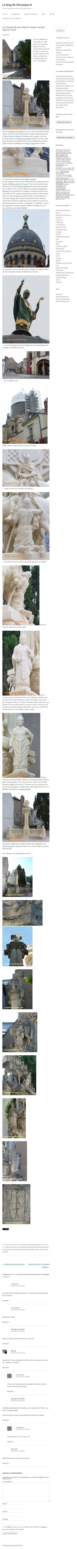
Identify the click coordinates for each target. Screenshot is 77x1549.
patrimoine (9, 1249)
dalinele (13, 1351)
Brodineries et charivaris (63, 215)
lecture (65, 171)
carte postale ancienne (63, 161)
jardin (58, 172)
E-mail (5, 1511)
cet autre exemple (25, 789)
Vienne (59, 197)
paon (4, 1249)
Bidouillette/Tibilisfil (17, 1329)
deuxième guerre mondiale (63, 168)
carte (58, 159)
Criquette (58, 232)
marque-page (60, 173)
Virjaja (58, 280)
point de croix (65, 181)
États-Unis (59, 199)
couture (60, 164)
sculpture (32, 1249)
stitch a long (62, 194)
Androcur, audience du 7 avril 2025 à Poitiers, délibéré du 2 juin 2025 (65, 45)
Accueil (4, 14)
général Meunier (23, 186)
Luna (57, 239)
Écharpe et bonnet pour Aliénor (13, 1264)
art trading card (61, 151)
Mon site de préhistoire (63, 210)
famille (64, 169)
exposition (59, 169)
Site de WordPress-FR (62, 301)
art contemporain (66, 149)
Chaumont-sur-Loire (30, 14)
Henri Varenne (14, 1247)
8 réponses (5, 34)
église (7, 1247)
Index (43, 14)
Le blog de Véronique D (17, 5)
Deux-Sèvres (59, 166)
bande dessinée (63, 152)
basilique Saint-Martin (16, 131)
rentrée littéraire (66, 190)
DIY (73, 168)
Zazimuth (14, 1449)
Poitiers (60, 183)
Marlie (58, 244)
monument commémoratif (36, 1247)
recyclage (58, 190)
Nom (4, 1504)
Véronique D (20, 1375)
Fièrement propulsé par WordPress (12, 1545)
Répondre (5, 1300)
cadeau (59, 157)
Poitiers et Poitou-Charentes (11, 18)
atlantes (18, 196)
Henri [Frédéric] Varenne (28, 179)
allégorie (58, 149)
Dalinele (58, 234)
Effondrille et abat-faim (63, 236)
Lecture (52, 14)
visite (41, 1249)
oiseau (47, 1247)
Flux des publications (62, 296)
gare (25, 184)
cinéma (69, 162)
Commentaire (7, 1482)
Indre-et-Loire (23, 1247)
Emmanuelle (15, 1308)
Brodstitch (59, 217)
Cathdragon (59, 222)
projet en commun (61, 187)
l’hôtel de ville (14, 184)
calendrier (66, 158)
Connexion (59, 294)
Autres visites (15, 14)
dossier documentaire (24, 139)
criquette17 (15, 1284)
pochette (71, 179)
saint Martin (17, 1249)
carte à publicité (60, 163)
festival (69, 169)
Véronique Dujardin (62, 76)
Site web (5, 1519)
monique (58, 86)
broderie (62, 155)
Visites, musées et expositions (31, 1244)
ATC (68, 151)
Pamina (58, 260)
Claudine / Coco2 (61, 227)
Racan (13, 198)
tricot (72, 195)
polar (66, 184)
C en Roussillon (60, 225)
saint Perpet (25, 1249)
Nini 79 (58, 256)
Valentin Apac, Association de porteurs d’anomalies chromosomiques (65, 275)
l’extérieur (42, 189)
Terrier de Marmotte (62, 268)
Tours (37, 1249)
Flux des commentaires (63, 299)
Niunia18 (58, 258)
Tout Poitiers (59, 270)
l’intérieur (5, 191)
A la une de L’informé (62, 55)
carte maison (65, 159)
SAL (58, 192)
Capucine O (59, 220)
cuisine (66, 165)
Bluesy (58, 213)
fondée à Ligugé (30, 143)
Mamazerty (59, 241)
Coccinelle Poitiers (61, 229)
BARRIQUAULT (60, 90)
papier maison (64, 176)
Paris (70, 176)
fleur (73, 169)
